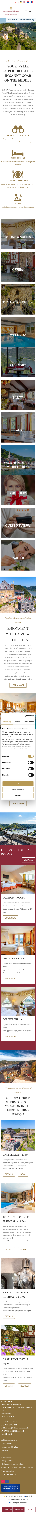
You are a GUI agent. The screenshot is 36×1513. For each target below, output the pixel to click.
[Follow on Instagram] (3, 1481)
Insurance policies (8, 1471)
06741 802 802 (11, 1425)
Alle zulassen (18, 784)
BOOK (23, 1174)
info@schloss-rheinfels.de (18, 1428)
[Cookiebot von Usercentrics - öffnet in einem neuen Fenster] (25, 716)
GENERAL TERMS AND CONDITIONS (17, 1467)
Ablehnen (18, 795)
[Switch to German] (20, 1)
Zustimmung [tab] (6, 722)
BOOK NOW (10, 917)
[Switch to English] (24, 1)
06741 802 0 (12, 1421)
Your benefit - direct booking (19, 19)
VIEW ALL (28, 860)
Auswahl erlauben (18, 789)
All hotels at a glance (9, 1440)
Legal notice (6, 1457)
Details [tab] (17, 722)
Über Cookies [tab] (29, 722)
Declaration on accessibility (12, 1464)
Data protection (7, 1460)
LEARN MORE (18, 685)
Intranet (4, 1450)
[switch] (31, 762)
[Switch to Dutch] (28, 1)
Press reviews (6, 1443)
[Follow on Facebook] (7, 1481)
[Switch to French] (32, 1)
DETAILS (9, 1174)
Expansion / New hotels (10, 1447)
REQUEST (24, 1385)
